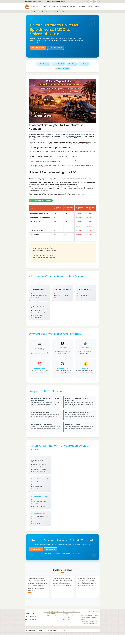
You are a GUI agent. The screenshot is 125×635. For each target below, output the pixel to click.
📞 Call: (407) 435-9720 (55, 48)
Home (44, 6)
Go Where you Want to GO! (50, 613)
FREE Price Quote (64, 6)
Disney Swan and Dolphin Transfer (89, 615)
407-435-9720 (63, 1)
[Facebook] (88, 1)
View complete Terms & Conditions (40, 260)
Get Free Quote (50, 549)
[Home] (31, 6)
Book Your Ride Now (38, 47)
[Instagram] (93, 1)
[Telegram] (99, 1)
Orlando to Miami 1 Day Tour (51, 618)
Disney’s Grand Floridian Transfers (89, 621)
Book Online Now (36, 549)
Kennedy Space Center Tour (50, 615)
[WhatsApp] (96, 1)
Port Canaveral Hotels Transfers (89, 623)
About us (90, 6)
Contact (97, 6)
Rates (49, 6)
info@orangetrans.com (40, 1)
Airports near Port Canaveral (51, 611)
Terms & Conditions (30, 622)
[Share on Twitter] (91, 1)
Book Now (55, 6)
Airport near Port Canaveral (69, 611)
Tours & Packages (81, 6)
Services (72, 6)
